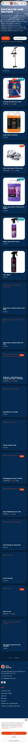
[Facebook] (2, 682)
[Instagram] (5, 682)
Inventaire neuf (6, 691)
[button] (26, 720)
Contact (3, 701)
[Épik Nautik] (14, 3)
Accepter (14, 733)
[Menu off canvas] (3, 3)
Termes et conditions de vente (10, 706)
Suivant (17, 658)
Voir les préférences (14, 740)
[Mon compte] (22, 3)
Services (3, 696)
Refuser (14, 737)
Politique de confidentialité (9, 703)
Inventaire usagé (6, 693)
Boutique (4, 698)
